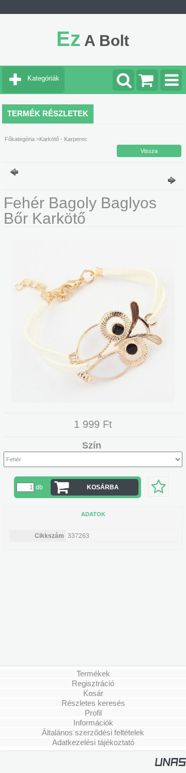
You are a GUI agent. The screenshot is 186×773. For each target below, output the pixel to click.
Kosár (93, 693)
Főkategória (20, 139)
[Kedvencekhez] (158, 486)
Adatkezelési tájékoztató (93, 742)
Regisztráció (93, 683)
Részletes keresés (93, 703)
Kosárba (103, 487)
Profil (93, 712)
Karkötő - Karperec (63, 139)
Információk (93, 722)
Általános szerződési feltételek (93, 732)
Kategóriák (43, 78)
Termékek (93, 673)
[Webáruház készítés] (170, 764)
